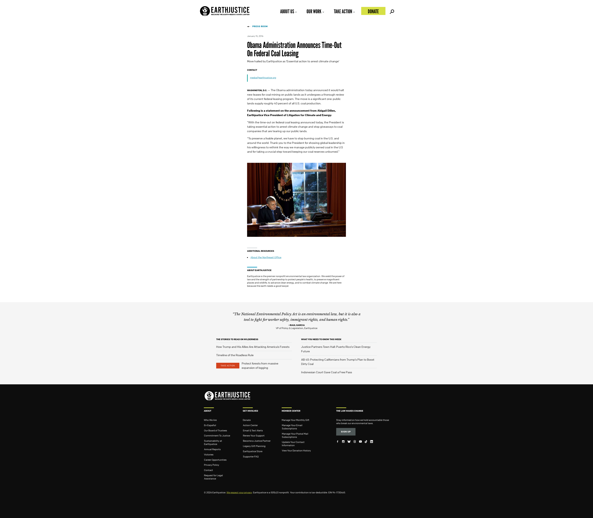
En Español (210, 425)
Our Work (314, 11)
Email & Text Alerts (253, 430)
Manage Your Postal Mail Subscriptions (295, 435)
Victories (208, 454)
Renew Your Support (254, 435)
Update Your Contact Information (293, 443)
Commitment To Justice (217, 435)
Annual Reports (212, 449)
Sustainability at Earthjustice (213, 442)
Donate (373, 11)
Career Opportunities (215, 459)
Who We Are (210, 419)
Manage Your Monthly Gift (295, 419)
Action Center (250, 425)
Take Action (343, 11)
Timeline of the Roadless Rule (235, 355)
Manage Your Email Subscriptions (292, 427)
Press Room (260, 26)
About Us (287, 11)
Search (391, 11)
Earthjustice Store (252, 451)
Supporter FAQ (251, 456)
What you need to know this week (321, 339)
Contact (208, 470)
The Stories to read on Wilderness (237, 339)
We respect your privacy (239, 492)
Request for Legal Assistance (213, 477)
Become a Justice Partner (257, 440)
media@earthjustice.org (263, 77)
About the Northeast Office (265, 257)
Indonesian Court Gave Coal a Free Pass (326, 372)
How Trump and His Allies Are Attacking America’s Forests (252, 346)
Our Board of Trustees (215, 430)
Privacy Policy (211, 464)
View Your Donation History (296, 450)
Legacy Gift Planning (254, 446)
